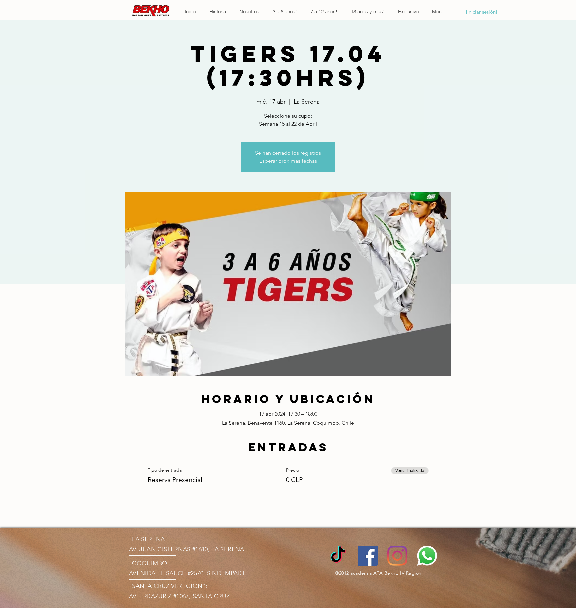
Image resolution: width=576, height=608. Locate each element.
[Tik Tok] (338, 556)
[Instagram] (397, 556)
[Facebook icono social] (368, 556)
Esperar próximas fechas (288, 161)
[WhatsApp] (427, 556)
